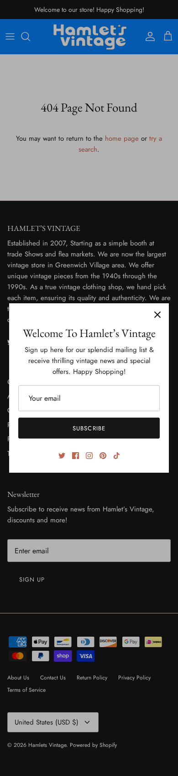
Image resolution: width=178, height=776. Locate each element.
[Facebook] (75, 455)
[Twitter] (61, 455)
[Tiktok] (116, 455)
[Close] (157, 315)
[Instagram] (89, 455)
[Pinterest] (102, 455)
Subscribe (89, 428)
